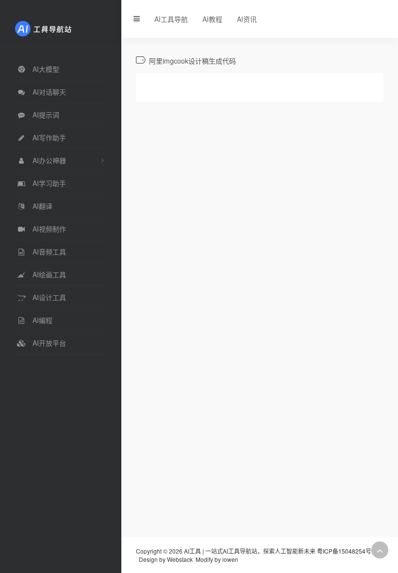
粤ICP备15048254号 (344, 551)
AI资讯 (247, 19)
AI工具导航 (171, 19)
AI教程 (212, 19)
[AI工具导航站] (58, 28)
